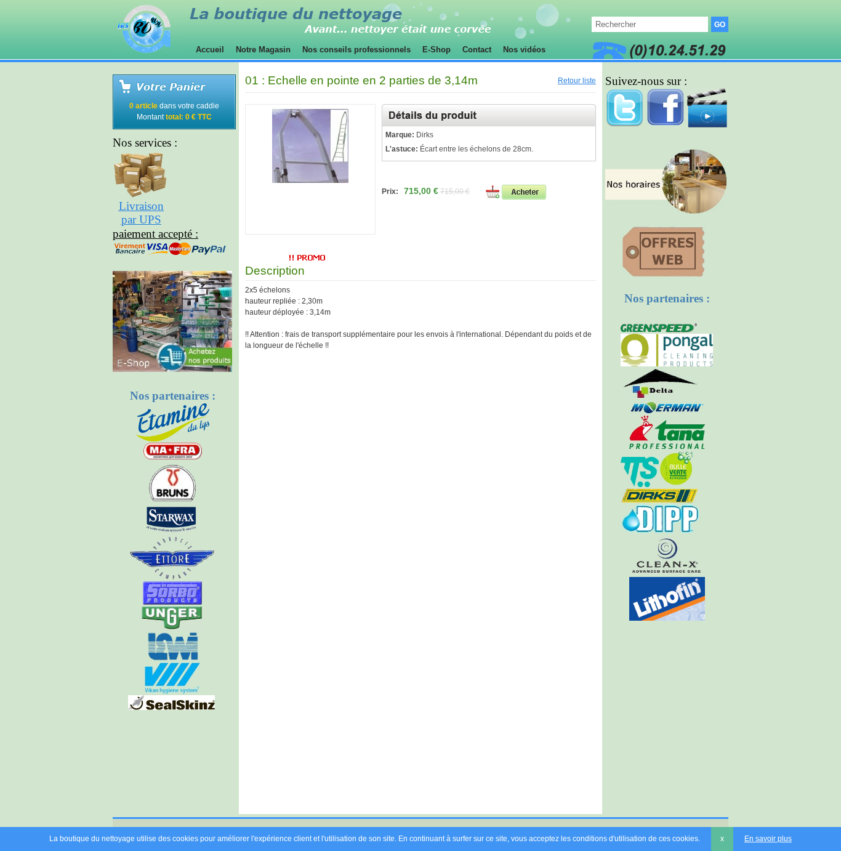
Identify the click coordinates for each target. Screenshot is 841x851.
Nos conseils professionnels (356, 49)
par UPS (141, 219)
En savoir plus (768, 838)
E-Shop (436, 49)
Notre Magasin (263, 49)
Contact (477, 49)
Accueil (210, 49)
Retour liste (577, 80)
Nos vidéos (524, 49)
